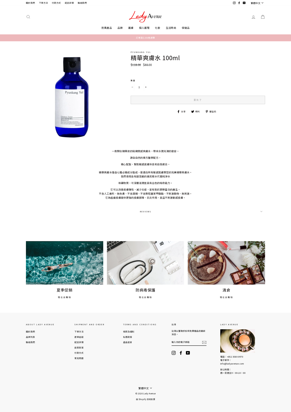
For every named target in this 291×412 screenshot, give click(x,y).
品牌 (120, 27)
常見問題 (79, 358)
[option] (145, 37)
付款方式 (56, 2)
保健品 (185, 27)
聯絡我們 (82, 2)
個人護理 (144, 27)
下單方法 (43, 2)
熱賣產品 (106, 27)
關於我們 (30, 2)
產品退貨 (127, 342)
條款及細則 (128, 331)
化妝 (157, 27)
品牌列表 (30, 337)
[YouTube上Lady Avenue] (188, 353)
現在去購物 (64, 297)
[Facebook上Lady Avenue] (181, 353)
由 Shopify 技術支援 (145, 399)
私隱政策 (127, 337)
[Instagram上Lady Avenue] (174, 353)
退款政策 (79, 347)
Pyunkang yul (141, 52)
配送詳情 (69, 2)
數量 (133, 80)
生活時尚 (171, 27)
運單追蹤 (79, 337)
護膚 (130, 27)
